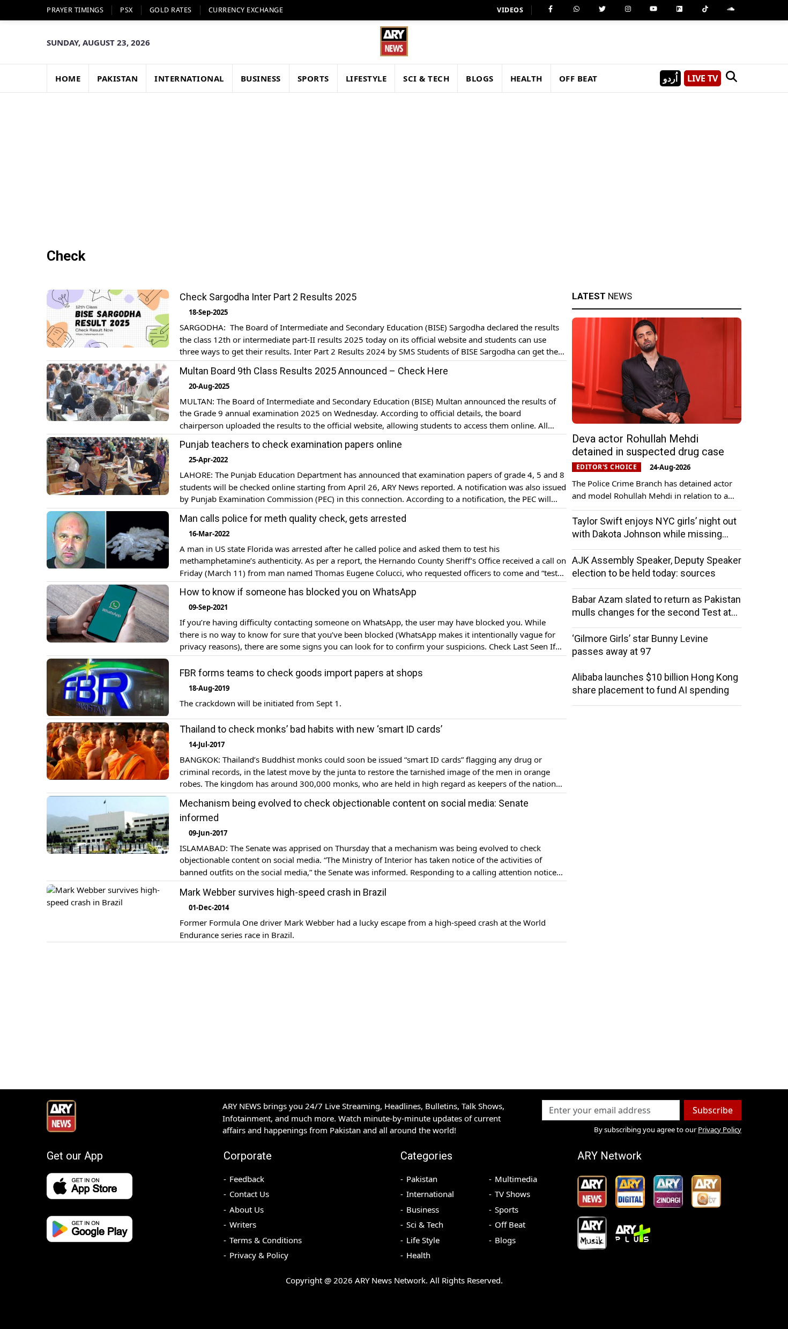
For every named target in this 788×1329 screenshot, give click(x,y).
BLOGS (480, 78)
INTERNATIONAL (189, 78)
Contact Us (249, 1193)
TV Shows (512, 1193)
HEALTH (526, 78)
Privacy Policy (719, 1129)
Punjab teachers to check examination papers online (291, 444)
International (430, 1193)
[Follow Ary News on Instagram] (627, 9)
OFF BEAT (578, 78)
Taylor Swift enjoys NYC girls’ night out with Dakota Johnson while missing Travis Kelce (654, 533)
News (602, 296)
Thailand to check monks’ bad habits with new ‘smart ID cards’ (311, 729)
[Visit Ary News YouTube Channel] (653, 9)
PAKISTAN (117, 78)
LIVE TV (702, 78)
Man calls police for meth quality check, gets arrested (293, 518)
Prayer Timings (75, 9)
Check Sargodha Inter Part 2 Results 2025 (268, 296)
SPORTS (313, 78)
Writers (242, 1224)
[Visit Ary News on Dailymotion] (679, 9)
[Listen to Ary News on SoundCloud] (730, 9)
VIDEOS (510, 9)
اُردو (670, 78)
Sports (506, 1209)
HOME (67, 78)
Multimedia (516, 1178)
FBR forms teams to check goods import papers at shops (301, 672)
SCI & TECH (426, 78)
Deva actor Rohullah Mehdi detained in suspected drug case (648, 445)
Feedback (246, 1178)
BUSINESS (261, 78)
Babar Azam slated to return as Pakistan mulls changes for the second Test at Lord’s (656, 612)
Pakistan (421, 1178)
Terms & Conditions (265, 1240)
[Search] (731, 78)
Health (418, 1255)
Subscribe (713, 1110)
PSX (126, 9)
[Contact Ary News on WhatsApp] (576, 9)
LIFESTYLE (366, 78)
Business (422, 1209)
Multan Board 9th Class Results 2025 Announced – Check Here (314, 370)
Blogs (505, 1240)
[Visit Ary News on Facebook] (550, 9)
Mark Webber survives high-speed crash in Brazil (283, 892)
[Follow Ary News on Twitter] (602, 9)
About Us (246, 1209)
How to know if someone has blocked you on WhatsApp (298, 591)
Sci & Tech (424, 1224)
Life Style (423, 1240)
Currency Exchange (246, 9)
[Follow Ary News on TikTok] (705, 9)
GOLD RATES (171, 9)
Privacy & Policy (258, 1255)
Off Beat (510, 1224)
